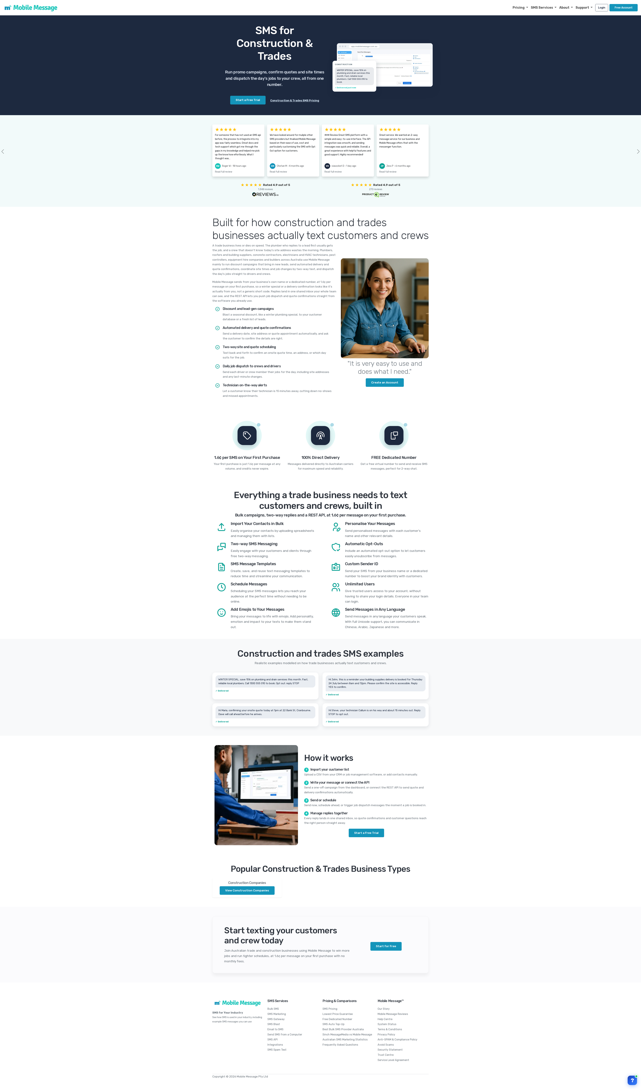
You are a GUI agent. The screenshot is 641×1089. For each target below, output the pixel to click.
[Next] (633, 151)
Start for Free (386, 946)
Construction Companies (247, 883)
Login (601, 7)
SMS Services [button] (542, 8)
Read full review (223, 171)
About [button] (564, 8)
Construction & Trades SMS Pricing (294, 100)
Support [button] (583, 8)
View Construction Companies (247, 890)
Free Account (623, 7)
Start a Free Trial (366, 833)
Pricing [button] (519, 8)
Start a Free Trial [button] (248, 100)
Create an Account (384, 382)
